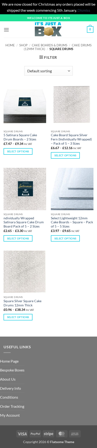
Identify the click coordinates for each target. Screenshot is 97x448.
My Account (10, 415)
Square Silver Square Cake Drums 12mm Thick (22, 303)
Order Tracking (12, 406)
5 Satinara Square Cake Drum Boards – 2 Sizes (20, 137)
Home (10, 45)
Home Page (9, 361)
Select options (18, 151)
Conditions (9, 397)
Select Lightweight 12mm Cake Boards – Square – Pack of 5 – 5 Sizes (72, 222)
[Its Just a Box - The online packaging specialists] (48, 29)
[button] (6, 29)
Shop (23, 45)
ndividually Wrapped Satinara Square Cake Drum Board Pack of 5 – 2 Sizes (24, 222)
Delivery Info (10, 388)
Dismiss (83, 10)
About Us (8, 379)
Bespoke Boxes (12, 370)
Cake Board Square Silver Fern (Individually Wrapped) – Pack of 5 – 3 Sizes (71, 139)
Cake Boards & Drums (49, 45)
